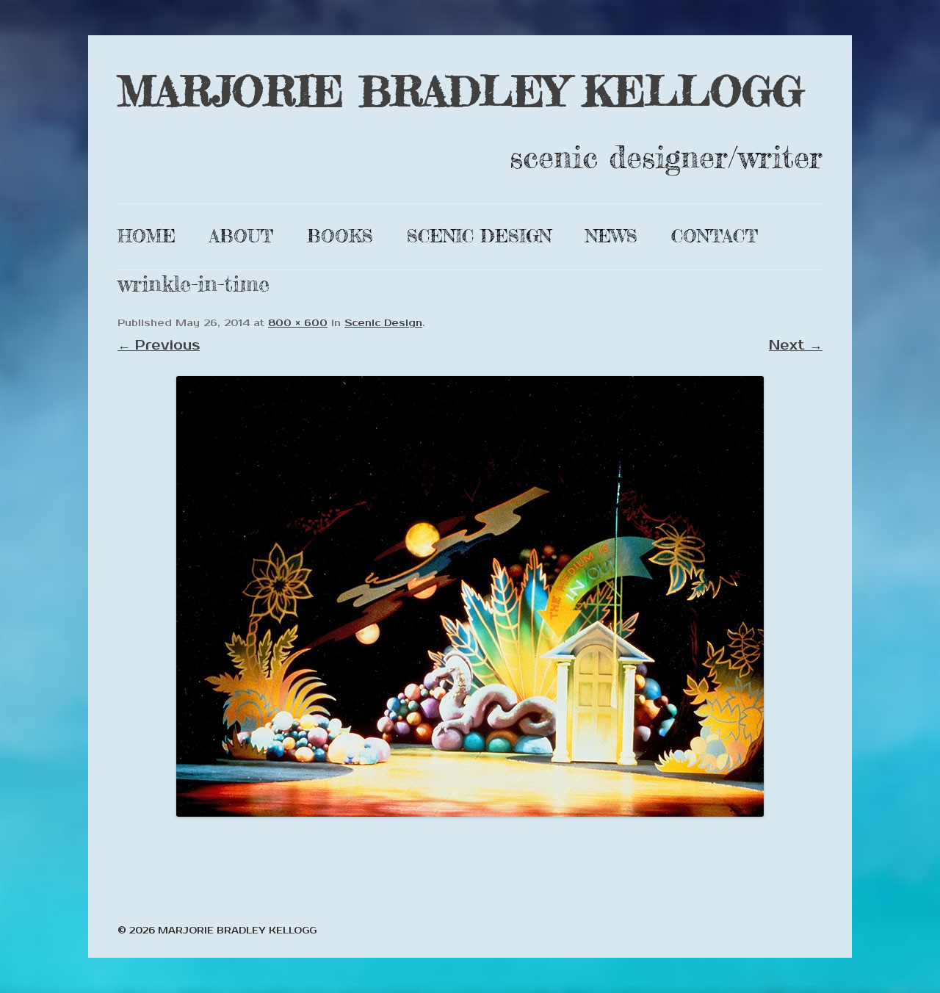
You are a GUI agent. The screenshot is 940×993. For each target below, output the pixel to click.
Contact (714, 236)
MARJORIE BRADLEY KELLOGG (460, 90)
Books (340, 236)
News (611, 236)
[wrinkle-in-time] (470, 596)
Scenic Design (479, 236)
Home (147, 236)
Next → (795, 345)
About (241, 236)
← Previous (159, 345)
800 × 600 (298, 323)
